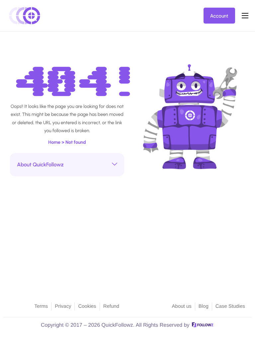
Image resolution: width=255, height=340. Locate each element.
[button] (67, 164)
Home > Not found (67, 142)
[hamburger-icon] (245, 15)
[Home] (25, 15)
